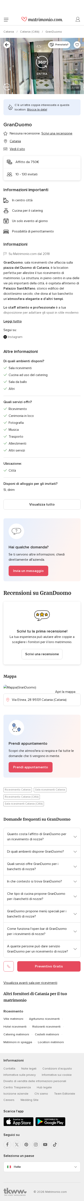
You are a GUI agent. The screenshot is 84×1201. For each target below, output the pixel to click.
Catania (9, 32)
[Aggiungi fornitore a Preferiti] (77, 44)
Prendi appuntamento (30, 767)
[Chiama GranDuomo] (8, 966)
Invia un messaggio (28, 571)
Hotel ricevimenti (14, 1026)
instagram (15, 337)
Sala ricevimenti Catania (50, 789)
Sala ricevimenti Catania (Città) (24, 803)
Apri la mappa (65, 692)
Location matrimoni (51, 1042)
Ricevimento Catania (18, 789)
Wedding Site (29, 1100)
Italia (17, 1167)
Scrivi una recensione (42, 654)
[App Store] (18, 1125)
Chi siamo (41, 1093)
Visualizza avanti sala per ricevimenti (30, 983)
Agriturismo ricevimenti (44, 1019)
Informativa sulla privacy (19, 1075)
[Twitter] (17, 1144)
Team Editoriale (64, 1093)
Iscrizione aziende (15, 1093)
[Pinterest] (26, 1144)
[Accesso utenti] (78, 19)
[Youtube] (45, 1144)
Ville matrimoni (13, 1019)
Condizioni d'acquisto (57, 1068)
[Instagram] (36, 1144)
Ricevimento (13, 1011)
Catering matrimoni (16, 1034)
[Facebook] (7, 1144)
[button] (42, 549)
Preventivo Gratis (49, 966)
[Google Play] (50, 1125)
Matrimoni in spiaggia (17, 1042)
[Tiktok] (55, 1144)
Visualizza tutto (42, 504)
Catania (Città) (30, 32)
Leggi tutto (12, 321)
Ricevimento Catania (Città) (22, 797)
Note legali (28, 1068)
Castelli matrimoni (47, 1034)
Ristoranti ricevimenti (46, 1026)
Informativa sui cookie (57, 1075)
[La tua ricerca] (6, 44)
